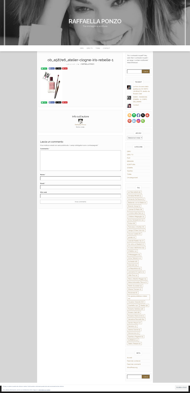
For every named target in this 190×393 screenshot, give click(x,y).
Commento (44, 149)
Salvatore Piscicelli (136, 319)
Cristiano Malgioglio (136, 216)
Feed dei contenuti (133, 361)
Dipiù (82, 48)
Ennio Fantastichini (136, 220)
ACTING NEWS (134, 192)
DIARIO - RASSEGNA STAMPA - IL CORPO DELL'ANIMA (140, 99)
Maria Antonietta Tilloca (137, 282)
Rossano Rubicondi (136, 316)
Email (42, 183)
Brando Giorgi (134, 206)
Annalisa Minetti (134, 196)
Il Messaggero (134, 254)
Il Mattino (132, 251)
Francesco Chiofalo (136, 227)
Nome (43, 175)
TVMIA (98, 48)
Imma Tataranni (134, 258)
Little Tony (132, 275)
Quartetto (133, 305)
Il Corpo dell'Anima (136, 248)
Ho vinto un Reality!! (136, 244)
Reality (144, 305)
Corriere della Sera (135, 213)
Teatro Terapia (134, 343)
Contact (106, 48)
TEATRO (130, 171)
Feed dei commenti (134, 364)
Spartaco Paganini (135, 336)
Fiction (131, 223)
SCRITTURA (131, 164)
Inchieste (132, 261)
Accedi (129, 358)
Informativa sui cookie (44, 390)
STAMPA (130, 168)
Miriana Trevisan (134, 289)
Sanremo (132, 326)
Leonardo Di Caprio (136, 272)
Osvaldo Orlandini (136, 302)
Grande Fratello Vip (136, 241)
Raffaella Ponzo (95, 21)
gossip (131, 237)
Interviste (132, 265)
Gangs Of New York (136, 230)
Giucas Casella (134, 234)
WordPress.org (132, 367)
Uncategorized (132, 177)
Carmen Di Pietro (135, 209)
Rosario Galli (134, 312)
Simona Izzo (133, 333)
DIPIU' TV (130, 155)
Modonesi (132, 293)
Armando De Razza (136, 199)
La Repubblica (134, 268)
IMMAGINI (130, 161)
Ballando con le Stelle (137, 203)
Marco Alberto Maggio (137, 279)
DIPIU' (129, 151)
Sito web (43, 192)
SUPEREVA (133, 340)
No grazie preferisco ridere (137, 297)
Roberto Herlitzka (135, 309)
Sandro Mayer (134, 323)
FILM (128, 158)
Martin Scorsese (135, 286)
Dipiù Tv (90, 48)
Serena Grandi (134, 330)
